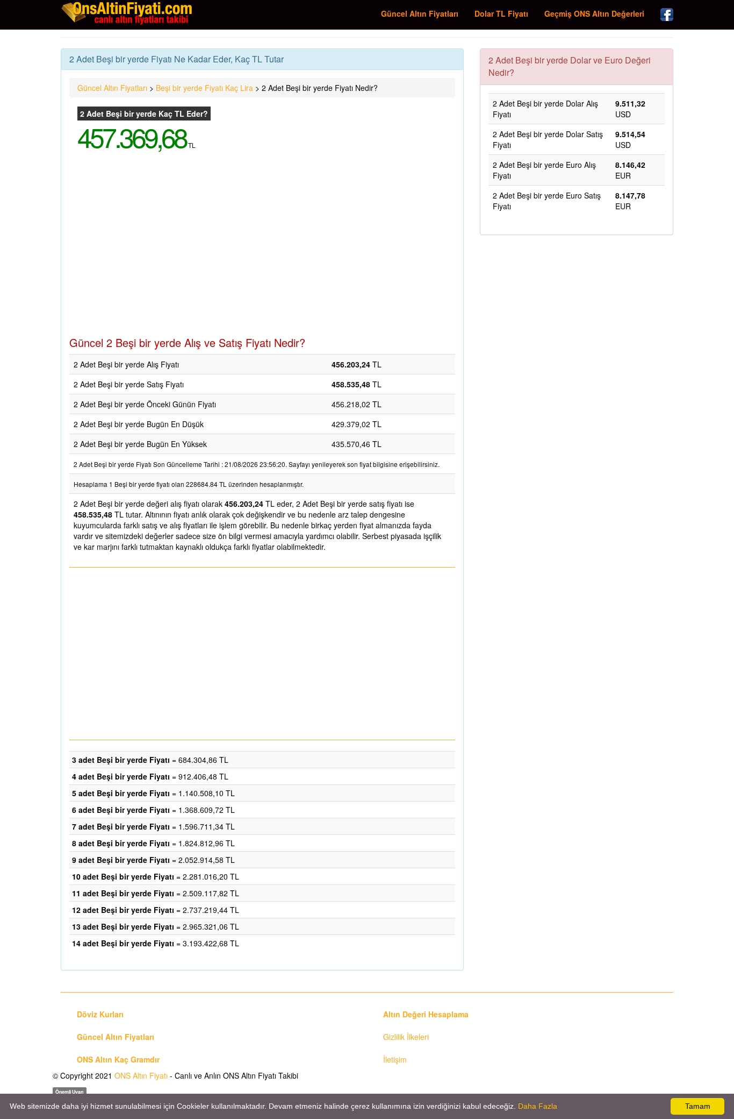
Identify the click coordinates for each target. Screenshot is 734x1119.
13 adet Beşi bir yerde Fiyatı (123, 926)
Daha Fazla (537, 1106)
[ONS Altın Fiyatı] (128, 13)
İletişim (395, 1059)
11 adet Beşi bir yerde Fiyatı (123, 893)
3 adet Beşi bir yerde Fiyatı (121, 759)
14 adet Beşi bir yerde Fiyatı (123, 943)
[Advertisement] (262, 250)
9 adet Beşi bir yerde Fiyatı (121, 859)
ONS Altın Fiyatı (141, 1075)
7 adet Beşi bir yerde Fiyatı (121, 826)
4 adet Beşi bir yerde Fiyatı (121, 776)
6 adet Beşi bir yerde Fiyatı (121, 809)
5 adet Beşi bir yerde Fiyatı (121, 793)
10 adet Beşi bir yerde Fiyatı (123, 876)
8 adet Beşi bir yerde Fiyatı (121, 843)
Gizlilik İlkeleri (406, 1036)
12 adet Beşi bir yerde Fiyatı (123, 909)
